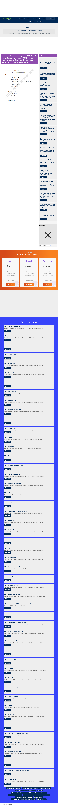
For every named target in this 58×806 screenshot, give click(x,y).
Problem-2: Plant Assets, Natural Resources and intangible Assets (15, 529)
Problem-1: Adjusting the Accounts (10, 391)
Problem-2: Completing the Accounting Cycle (12, 474)
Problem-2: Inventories (8, 539)
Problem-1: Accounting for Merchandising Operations (13, 465)
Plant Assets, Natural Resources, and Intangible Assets (22, 792)
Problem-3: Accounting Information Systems (12, 677)
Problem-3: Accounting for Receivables (11, 696)
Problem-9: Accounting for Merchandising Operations (13, 751)
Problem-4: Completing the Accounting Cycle (12, 687)
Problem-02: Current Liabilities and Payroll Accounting (13, 631)
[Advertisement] (29, 9)
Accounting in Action (31, 790)
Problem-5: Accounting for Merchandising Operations (13, 409)
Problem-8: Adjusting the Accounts (10, 659)
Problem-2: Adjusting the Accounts (10, 354)
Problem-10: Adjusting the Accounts (10, 493)
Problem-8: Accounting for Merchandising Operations (13, 483)
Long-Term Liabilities (41, 799)
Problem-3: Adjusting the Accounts (10, 557)
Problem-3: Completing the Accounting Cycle (12, 640)
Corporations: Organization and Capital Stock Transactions (23, 799)
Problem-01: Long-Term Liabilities (10, 779)
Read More (44, 67)
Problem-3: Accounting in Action (9, 724)
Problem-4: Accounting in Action (10, 520)
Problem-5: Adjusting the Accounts (10, 372)
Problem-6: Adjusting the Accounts (10, 502)
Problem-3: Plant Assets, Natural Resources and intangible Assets (15, 622)
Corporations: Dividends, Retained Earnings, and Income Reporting (36, 794)
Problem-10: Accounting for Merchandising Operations (13, 576)
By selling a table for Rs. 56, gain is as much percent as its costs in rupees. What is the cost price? (47, 139)
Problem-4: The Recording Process (10, 668)
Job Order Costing (38, 797)
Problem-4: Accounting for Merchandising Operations (13, 566)
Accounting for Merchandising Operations (42, 788)
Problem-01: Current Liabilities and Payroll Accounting (13, 650)
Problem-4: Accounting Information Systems (12, 594)
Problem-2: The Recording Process (10, 345)
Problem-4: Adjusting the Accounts (10, 714)
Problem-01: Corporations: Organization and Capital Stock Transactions (16, 770)
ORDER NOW (10, 284)
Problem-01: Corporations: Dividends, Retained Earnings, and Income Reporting (18, 603)
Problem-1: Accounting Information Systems (12, 742)
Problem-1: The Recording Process (10, 428)
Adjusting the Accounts (27, 788)
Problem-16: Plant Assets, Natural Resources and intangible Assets (16, 733)
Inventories (40, 790)
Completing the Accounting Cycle (13, 788)
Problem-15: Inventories (8, 548)
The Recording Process (20, 790)
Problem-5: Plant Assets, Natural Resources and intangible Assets (15, 511)
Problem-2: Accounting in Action (9, 446)
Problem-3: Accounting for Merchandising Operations (13, 456)
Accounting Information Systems (14, 794)
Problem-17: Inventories (8, 705)
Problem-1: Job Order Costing (9, 761)
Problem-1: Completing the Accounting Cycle (12, 335)
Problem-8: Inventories (8, 613)
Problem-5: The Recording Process (10, 419)
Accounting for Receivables (40, 792)
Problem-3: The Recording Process (10, 400)
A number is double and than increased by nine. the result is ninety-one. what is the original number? (47, 215)
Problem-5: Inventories (8, 437)
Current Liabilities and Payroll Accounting (24, 797)
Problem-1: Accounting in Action (9, 363)
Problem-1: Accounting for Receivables (11, 585)
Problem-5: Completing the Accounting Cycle (12, 326)
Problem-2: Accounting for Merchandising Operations (13, 382)
